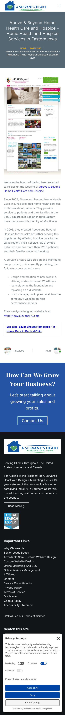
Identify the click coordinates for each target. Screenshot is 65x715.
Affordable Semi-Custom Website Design (30, 557)
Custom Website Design (19, 561)
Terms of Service (14, 592)
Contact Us (32, 420)
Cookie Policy (12, 600)
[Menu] (59, 5)
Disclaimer (10, 596)
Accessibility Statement (19, 605)
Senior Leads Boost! (16, 552)
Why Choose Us (14, 548)
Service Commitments (18, 583)
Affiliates (9, 574)
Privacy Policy (13, 587)
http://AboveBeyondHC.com (22, 315)
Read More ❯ (16, 506)
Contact (9, 579)
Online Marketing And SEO (20, 565)
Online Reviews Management (22, 570)
